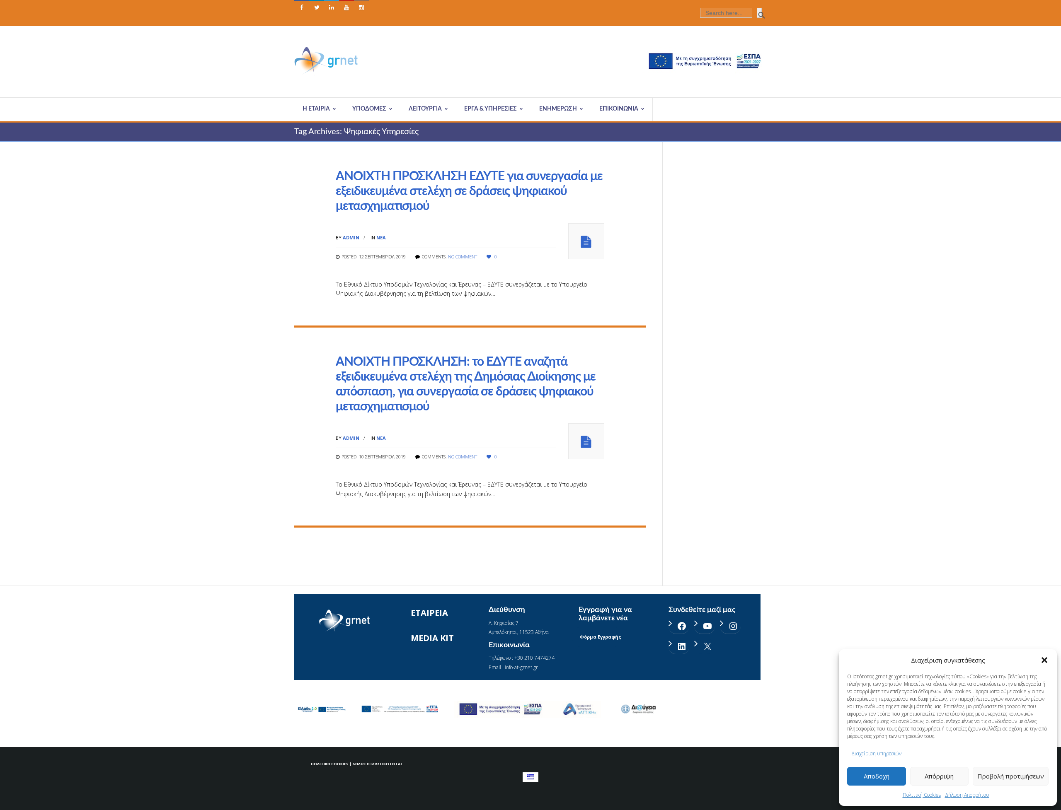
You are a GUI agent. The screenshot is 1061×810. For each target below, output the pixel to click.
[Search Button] (759, 12)
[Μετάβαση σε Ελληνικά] (530, 777)
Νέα (381, 237)
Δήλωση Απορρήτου (967, 794)
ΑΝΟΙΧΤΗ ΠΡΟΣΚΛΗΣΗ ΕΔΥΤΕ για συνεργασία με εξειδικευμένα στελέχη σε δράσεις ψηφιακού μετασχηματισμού (469, 191)
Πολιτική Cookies (922, 794)
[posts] (586, 241)
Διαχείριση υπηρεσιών (876, 753)
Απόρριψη (939, 776)
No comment (462, 256)
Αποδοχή (876, 776)
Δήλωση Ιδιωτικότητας (377, 764)
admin (351, 237)
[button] (1044, 660)
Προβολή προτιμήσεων (1010, 776)
